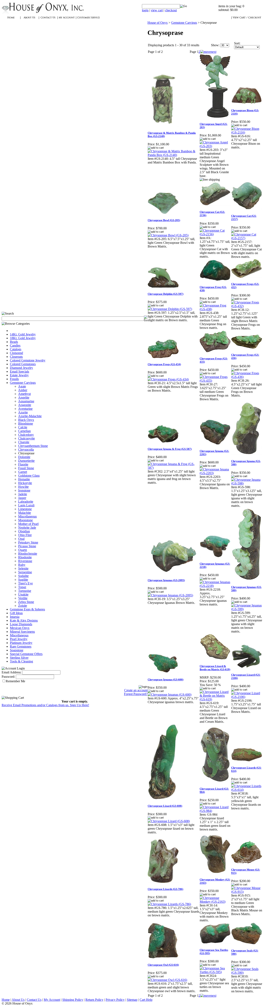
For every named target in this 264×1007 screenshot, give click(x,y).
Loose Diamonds (21, 624)
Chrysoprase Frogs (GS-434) (164, 364)
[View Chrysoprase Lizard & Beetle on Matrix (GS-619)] (215, 699)
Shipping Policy (72, 999)
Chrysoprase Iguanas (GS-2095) (166, 580)
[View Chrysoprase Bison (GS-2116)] (246, 132)
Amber (22, 390)
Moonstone (25, 520)
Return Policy (94, 999)
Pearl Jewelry (18, 639)
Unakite (23, 594)
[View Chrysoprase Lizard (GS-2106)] (246, 697)
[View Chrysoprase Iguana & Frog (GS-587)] (173, 467)
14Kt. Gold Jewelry (23, 334)
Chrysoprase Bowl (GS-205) (164, 220)
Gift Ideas (16, 613)
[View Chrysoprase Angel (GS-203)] (215, 146)
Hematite (24, 479)
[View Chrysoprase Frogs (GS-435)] (215, 380)
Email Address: (11, 672)
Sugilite (23, 579)
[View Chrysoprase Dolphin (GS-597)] (170, 309)
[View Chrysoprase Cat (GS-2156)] (215, 234)
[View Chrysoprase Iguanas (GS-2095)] (170, 595)
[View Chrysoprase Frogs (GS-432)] (246, 306)
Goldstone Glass (29, 475)
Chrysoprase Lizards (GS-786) (165, 889)
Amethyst (24, 394)
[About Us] (29, 19)
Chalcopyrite (26, 438)
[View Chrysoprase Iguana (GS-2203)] (215, 473)
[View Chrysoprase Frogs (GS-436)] (246, 377)
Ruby (21, 564)
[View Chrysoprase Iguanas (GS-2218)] (215, 586)
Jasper (22, 498)
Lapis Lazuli (26, 505)
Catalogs (15, 349)
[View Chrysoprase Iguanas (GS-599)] (246, 609)
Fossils (14, 379)
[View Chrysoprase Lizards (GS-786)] (169, 904)
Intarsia (14, 616)
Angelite (23, 397)
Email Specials (19, 371)
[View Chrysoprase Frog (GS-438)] (215, 309)
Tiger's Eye (25, 583)
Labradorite (25, 501)
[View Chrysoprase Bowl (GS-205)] (168, 235)
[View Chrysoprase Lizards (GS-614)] (246, 789)
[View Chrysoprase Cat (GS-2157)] (246, 238)
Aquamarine (26, 401)
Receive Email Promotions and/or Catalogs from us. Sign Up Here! (45, 705)
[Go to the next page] (208, 51)
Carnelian (24, 431)
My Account (52, 999)
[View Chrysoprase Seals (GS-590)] (246, 972)
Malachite (24, 512)
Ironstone (24, 490)
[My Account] (66, 19)
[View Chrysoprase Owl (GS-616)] (167, 980)
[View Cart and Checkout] (246, 19)
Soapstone (16, 650)
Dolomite (24, 457)
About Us (18, 999)
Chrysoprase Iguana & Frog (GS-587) (170, 448)
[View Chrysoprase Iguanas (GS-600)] (169, 694)
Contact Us (34, 999)
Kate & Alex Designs (24, 620)
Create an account (135, 690)
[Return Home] (43, 13)
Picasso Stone (27, 546)
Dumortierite (26, 460)
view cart (157, 10)
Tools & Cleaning (21, 661)
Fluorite (23, 464)
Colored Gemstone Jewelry (27, 360)
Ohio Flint (25, 535)
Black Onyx (26, 420)
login (145, 10)
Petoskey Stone (28, 542)
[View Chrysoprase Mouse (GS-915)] (246, 891)
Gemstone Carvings (23, 382)
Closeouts (16, 356)
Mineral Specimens (22, 631)
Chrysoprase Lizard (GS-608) (165, 805)
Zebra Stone (26, 602)
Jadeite (22, 494)
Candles (15, 345)
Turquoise (24, 590)
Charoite (23, 442)
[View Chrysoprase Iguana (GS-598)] (246, 483)
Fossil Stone (26, 468)
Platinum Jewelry (21, 642)
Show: (215, 45)
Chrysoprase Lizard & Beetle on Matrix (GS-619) (215, 668)
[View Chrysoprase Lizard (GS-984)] (215, 811)
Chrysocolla (26, 449)
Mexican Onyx (19, 628)
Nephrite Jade (27, 527)
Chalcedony (26, 434)
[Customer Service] (88, 19)
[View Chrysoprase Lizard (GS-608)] (169, 821)
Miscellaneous (27, 516)
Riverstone (25, 561)
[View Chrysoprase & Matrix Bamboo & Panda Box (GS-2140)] (173, 155)
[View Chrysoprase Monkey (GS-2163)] (215, 901)
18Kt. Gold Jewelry (23, 338)
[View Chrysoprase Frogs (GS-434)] (168, 379)
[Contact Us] (48, 19)
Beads (14, 342)
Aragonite (24, 405)
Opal (21, 538)
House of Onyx (157, 22)
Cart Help (146, 999)
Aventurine (25, 408)
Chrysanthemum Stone (33, 446)
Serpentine (25, 572)
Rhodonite (25, 557)
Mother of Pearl (28, 524)
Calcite (22, 427)
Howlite (23, 486)
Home (6, 999)
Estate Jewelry (19, 375)
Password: (8, 676)
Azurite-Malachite (30, 416)
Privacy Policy (115, 999)
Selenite (23, 568)
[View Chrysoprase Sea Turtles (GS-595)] (215, 972)
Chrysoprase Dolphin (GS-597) (165, 293)
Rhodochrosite (27, 553)
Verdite (22, 598)
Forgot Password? (135, 694)
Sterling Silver (19, 657)
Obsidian (24, 531)
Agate (22, 386)
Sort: (237, 43)
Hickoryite (25, 483)
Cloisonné (16, 353)
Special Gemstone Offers (26, 654)
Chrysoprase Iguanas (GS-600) (165, 679)
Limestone (25, 509)
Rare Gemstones (20, 646)
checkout (171, 10)
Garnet (22, 472)
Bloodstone (25, 423)
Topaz (22, 587)
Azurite (23, 412)
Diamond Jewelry (21, 368)
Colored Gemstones (23, 364)
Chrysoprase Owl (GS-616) (163, 964)
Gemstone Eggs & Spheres (27, 609)
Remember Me (15, 681)
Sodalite (23, 576)
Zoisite (22, 605)
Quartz (22, 550)
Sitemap (132, 999)
